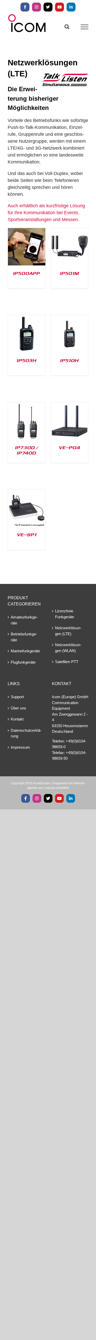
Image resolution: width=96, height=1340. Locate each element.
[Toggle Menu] (84, 27)
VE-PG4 (69, 447)
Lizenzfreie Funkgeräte (64, 614)
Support (17, 697)
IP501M (69, 273)
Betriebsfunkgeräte (24, 637)
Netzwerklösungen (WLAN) (68, 648)
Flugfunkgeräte (23, 662)
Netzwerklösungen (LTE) (68, 631)
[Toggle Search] (67, 26)
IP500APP (26, 273)
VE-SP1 (27, 534)
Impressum (20, 747)
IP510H (69, 360)
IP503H (26, 360)
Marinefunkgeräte (25, 651)
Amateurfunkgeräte (24, 620)
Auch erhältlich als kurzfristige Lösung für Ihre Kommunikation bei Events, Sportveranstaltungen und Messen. (46, 212)
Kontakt (17, 719)
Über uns (18, 708)
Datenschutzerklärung (26, 733)
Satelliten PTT (66, 661)
